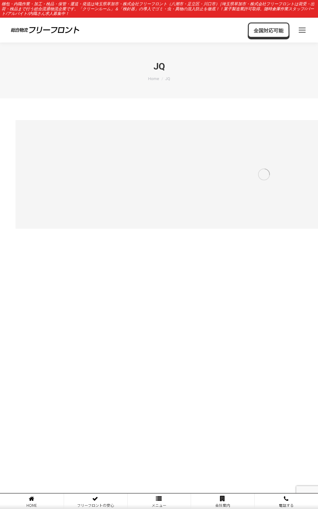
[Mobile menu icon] (302, 30)
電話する (286, 505)
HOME (31, 505)
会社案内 (222, 505)
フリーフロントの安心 (95, 505)
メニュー (159, 505)
